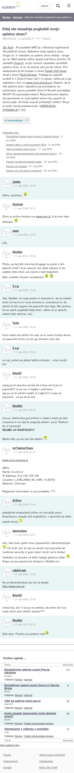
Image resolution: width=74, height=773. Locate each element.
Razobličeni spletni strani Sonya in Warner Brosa (32, 136)
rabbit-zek (19, 570)
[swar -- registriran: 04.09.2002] (6, 232)
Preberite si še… (11, 132)
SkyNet (17, 252)
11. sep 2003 (24, 38)
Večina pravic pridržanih (52, 754)
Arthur (17, 500)
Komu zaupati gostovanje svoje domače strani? (31, 153)
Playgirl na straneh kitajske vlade (23, 161)
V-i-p (15, 286)
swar (15, 231)
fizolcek (17, 204)
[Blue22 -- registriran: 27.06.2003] (6, 597)
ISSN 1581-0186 (48, 767)
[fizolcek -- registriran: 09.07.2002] (6, 206)
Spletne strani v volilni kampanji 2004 (26, 144)
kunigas (8, 675)
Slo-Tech (8, 47)
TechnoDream (28, 74)
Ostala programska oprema (38, 723)
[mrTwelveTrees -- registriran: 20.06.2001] (6, 450)
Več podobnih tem (9, 745)
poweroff (8, 703)
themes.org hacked (16, 166)
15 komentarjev (14, 120)
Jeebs (16, 182)
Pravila (7, 754)
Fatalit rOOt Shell (55, 71)
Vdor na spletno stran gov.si (21, 149)
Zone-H (18, 63)
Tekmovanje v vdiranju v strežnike (26, 729)
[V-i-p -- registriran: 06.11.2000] (6, 288)
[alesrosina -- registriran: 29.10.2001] (6, 533)
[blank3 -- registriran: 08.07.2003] (6, 375)
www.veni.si (43, 216)
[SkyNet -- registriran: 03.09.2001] (6, 254)
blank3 (17, 373)
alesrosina (19, 531)
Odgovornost (10, 761)
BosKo (7, 719)
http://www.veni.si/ (13, 586)
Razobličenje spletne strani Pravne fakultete (27, 671)
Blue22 (17, 595)
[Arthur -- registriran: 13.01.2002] (6, 502)
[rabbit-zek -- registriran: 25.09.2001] (6, 572)
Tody (15, 323)
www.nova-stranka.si (39, 82)
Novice (18, 679)
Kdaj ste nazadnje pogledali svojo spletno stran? (30, 31)
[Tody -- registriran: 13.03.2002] (6, 325)
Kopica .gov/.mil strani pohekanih (24, 170)
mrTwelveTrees (22, 448)
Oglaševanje (46, 761)
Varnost (47, 38)
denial (7, 691)
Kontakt (7, 767)
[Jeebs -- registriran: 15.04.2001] (6, 183)
